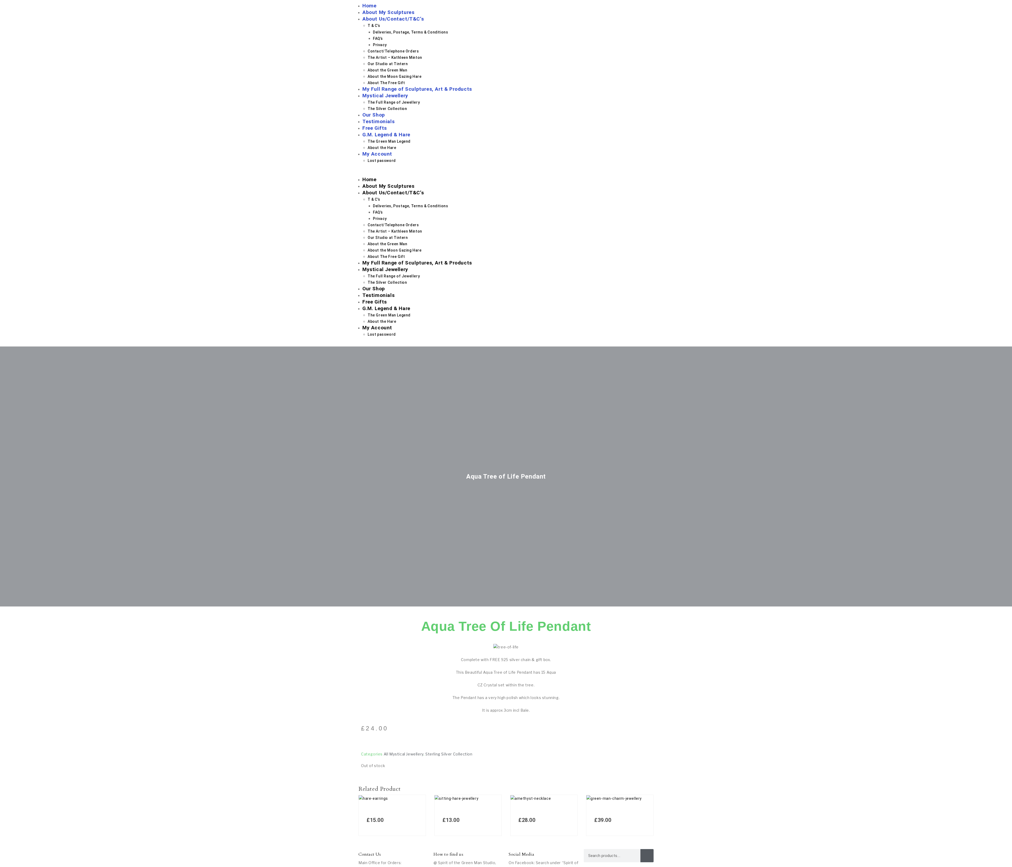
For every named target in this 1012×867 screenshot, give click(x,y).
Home (369, 6)
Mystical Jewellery (385, 96)
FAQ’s (378, 38)
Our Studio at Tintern (388, 64)
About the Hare (382, 148)
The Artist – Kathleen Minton (395, 57)
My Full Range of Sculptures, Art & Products (417, 89)
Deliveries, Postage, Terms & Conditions (410, 32)
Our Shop (373, 115)
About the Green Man (387, 70)
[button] (506, 173)
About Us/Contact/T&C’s (393, 19)
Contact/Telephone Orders (393, 51)
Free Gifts (374, 128)
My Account (377, 154)
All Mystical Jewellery (404, 754)
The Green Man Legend (389, 141)
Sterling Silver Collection (449, 754)
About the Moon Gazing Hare (395, 76)
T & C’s (374, 25)
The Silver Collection (387, 109)
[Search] (647, 855)
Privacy (380, 45)
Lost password (382, 160)
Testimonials (378, 121)
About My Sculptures (388, 12)
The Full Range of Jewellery (394, 102)
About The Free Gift (386, 83)
